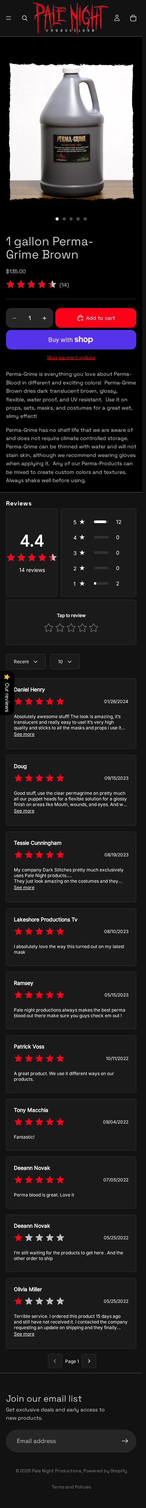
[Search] (24, 18)
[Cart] (133, 18)
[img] (31, 285)
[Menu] (8, 18)
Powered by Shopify (105, 1471)
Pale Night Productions (56, 1471)
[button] (98, 522)
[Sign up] (125, 1441)
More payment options (71, 357)
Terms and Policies (71, 1487)
